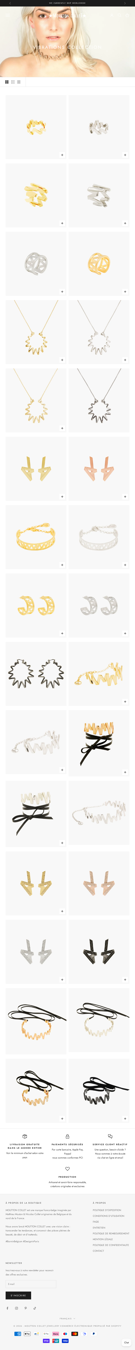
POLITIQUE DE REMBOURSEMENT (111, 1233)
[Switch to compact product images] (18, 82)
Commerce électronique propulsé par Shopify (90, 1326)
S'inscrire (18, 1295)
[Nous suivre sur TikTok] (35, 1308)
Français (66, 1318)
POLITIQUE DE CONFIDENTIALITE (111, 1245)
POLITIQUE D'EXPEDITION (107, 1210)
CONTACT (98, 1251)
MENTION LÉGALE (103, 1239)
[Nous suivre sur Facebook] (7, 1308)
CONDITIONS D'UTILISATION (108, 1216)
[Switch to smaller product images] (12, 82)
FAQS (96, 1221)
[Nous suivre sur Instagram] (16, 1308)
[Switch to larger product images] (6, 82)
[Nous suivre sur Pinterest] (25, 1308)
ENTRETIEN (99, 1227)
